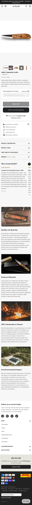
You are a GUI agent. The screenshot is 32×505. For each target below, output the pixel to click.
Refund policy (4, 488)
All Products (5, 424)
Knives (3, 428)
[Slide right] (30, 68)
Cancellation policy (23, 490)
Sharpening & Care (7, 434)
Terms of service (18, 488)
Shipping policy (26, 488)
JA (6, 501)
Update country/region (6, 497)
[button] (2, 6)
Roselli (6, 486)
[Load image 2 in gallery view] (11, 68)
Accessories (5, 438)
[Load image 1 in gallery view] (5, 68)
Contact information (13, 490)
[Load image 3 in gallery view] (16, 68)
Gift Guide (4, 441)
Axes (3, 431)
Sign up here (16, 467)
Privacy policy (11, 488)
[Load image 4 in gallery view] (26, 68)
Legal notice (5, 490)
